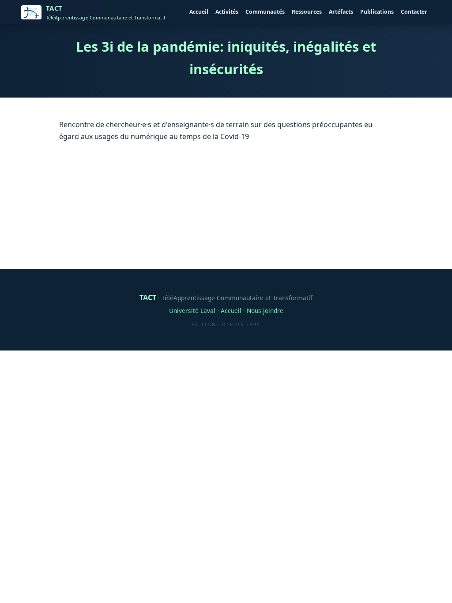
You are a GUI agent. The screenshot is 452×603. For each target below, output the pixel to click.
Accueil (198, 11)
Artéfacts (341, 11)
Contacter (414, 11)
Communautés (265, 11)
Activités (226, 11)
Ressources (307, 11)
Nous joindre (265, 310)
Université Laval (192, 310)
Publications (377, 11)
